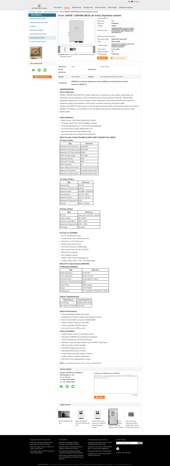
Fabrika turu (88, 7)
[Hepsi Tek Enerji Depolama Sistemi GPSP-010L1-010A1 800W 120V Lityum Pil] (133, 414)
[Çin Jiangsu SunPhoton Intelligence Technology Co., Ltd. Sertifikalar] (36, 52)
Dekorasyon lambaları (36, 30)
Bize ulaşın (112, 7)
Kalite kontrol (100, 7)
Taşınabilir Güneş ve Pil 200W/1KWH (99, 451)
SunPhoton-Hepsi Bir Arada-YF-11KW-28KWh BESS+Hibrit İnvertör (100, 443)
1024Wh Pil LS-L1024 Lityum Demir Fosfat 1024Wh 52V (99, 454)
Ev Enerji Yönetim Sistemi (38, 41)
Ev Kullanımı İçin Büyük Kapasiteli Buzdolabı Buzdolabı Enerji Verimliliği (71, 452)
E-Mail (118, 453)
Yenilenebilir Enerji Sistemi (38, 34)
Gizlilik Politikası (43, 464)
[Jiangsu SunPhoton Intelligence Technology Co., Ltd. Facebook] (117, 449)
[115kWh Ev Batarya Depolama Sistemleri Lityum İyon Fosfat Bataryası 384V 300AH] (116, 417)
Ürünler (67, 7)
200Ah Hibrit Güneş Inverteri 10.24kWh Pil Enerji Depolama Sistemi (99, 424)
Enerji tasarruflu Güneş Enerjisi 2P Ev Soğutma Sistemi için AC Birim (71, 447)
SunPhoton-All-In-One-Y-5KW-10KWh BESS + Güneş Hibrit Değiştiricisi (100, 447)
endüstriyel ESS (96, 363)
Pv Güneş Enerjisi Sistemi (38, 19)
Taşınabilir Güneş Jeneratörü (39, 22)
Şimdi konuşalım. (126, 7)
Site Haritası (126, 453)
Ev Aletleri (33, 26)
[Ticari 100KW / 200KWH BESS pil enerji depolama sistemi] (77, 31)
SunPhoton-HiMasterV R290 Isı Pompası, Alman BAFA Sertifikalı (69, 443)
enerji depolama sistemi (51, 12)
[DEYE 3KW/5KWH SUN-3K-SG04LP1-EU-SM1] (83, 414)
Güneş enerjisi (85, 363)
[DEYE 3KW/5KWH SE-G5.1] (66, 414)
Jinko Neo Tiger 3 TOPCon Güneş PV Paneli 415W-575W (42, 447)
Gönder (140, 443)
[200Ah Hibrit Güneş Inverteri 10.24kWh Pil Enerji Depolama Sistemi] (100, 414)
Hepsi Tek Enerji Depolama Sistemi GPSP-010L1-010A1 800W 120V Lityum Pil (133, 424)
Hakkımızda (76, 7)
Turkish (136, 2)
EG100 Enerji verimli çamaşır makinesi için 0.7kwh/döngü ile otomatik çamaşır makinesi (71, 457)
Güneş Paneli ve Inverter (40, 440)
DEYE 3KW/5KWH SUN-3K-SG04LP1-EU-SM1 (83, 423)
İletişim (103, 58)
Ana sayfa (58, 7)
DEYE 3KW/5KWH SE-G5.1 (66, 422)
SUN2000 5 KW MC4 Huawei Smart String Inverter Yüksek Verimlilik (41, 443)
